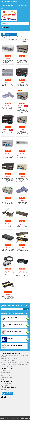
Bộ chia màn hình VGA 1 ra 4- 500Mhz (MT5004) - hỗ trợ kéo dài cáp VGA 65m (22, 133)
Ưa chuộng (24, 41)
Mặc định (24, 39)
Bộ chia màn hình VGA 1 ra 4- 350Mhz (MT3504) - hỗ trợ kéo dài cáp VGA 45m (8, 134)
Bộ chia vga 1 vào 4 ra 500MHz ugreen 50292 (22, 226)
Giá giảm (11, 39)
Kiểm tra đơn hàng (19, 5)
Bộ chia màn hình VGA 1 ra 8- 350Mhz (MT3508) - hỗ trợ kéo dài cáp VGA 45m (8, 180)
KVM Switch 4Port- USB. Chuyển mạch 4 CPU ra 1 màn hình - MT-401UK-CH (22, 274)
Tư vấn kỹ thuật (4, 385)
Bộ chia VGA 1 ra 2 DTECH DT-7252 (22, 203)
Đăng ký (26, 309)
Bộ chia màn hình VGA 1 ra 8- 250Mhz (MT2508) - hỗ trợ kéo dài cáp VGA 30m (22, 156)
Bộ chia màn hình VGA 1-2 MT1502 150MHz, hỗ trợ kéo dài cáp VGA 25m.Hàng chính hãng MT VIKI (22, 180)
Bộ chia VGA (20, 37)
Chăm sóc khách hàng (8, 5)
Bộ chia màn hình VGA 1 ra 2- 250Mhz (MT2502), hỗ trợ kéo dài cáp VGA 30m (22, 62)
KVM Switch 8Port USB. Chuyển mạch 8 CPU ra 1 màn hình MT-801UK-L (8, 297)
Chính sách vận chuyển (6, 377)
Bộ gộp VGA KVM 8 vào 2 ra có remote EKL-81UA (22, 250)
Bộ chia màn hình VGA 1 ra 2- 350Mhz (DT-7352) (7, 85)
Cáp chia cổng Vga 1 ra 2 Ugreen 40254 (8, 273)
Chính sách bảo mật (5, 375)
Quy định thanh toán (5, 372)
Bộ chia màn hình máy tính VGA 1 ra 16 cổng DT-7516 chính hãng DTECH (7, 62)
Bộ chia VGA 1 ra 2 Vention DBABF (7, 226)
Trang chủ (4, 37)
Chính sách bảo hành (6, 374)
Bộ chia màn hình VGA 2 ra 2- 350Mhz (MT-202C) (7, 203)
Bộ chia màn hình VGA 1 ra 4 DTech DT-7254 (7, 108)
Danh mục (9, 34)
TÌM (26, 23)
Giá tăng (17, 39)
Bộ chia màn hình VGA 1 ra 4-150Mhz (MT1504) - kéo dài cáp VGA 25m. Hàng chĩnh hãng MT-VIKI (8, 156)
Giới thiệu (3, 370)
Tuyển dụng (3, 379)
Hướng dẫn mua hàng (6, 383)
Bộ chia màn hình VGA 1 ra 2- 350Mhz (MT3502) (22, 85)
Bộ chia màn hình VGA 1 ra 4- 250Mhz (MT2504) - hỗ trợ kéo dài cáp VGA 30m (22, 111)
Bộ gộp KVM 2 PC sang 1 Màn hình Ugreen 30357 (8, 250)
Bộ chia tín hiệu (11, 37)
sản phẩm (6, 27)
